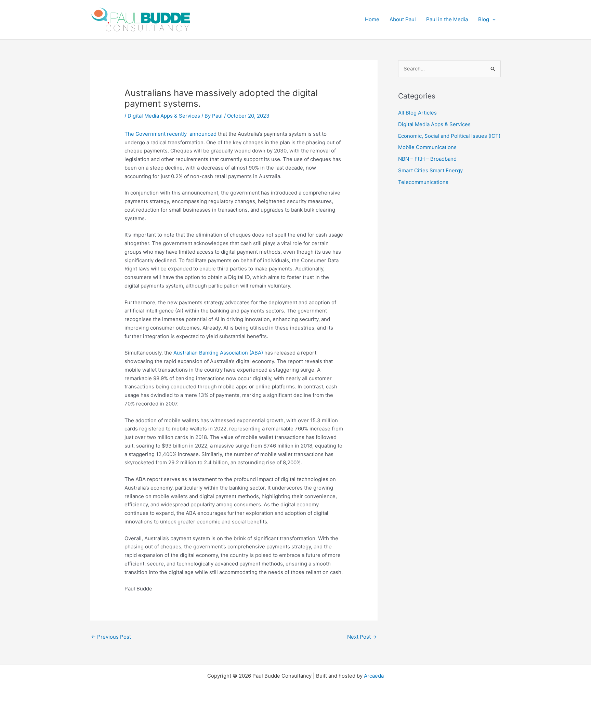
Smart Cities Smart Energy (430, 170)
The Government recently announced (170, 134)
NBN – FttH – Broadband (427, 159)
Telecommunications (423, 182)
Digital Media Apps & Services (164, 115)
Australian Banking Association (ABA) (218, 352)
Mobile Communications (427, 147)
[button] (492, 19)
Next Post (362, 637)
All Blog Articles (417, 112)
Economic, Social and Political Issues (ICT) (449, 136)
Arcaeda (374, 675)
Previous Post (111, 637)
